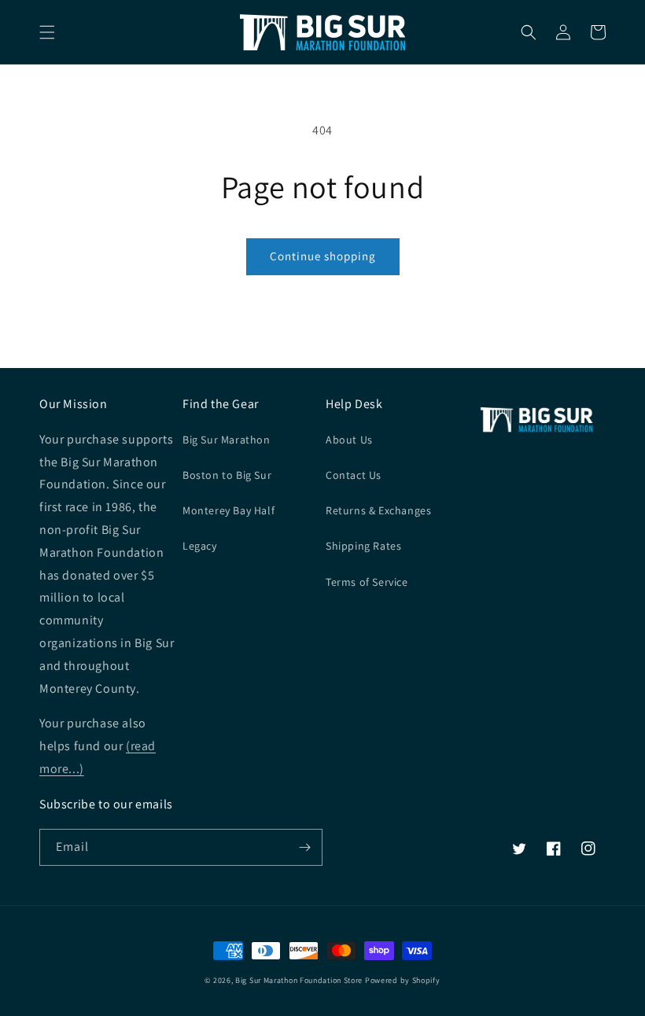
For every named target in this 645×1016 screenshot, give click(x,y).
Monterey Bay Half (228, 510)
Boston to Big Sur (226, 475)
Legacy (199, 546)
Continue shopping (323, 255)
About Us (349, 440)
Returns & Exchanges (378, 510)
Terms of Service (367, 582)
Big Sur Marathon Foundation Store (299, 980)
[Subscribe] (304, 847)
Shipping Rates (363, 546)
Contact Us (353, 475)
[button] (47, 32)
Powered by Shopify (402, 980)
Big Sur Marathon (226, 440)
